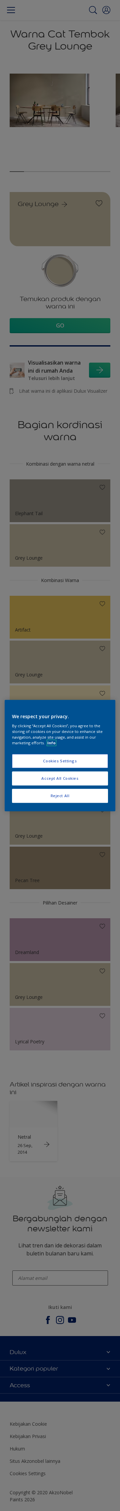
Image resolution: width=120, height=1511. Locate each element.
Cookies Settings (60, 761)
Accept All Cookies (59, 778)
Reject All (60, 795)
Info (51, 742)
